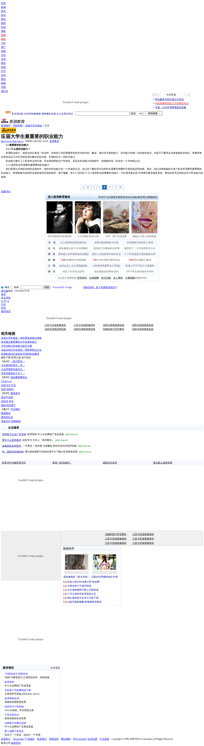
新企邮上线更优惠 (162, 462)
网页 (7, 287)
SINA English (79, 739)
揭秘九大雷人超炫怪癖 (144, 236)
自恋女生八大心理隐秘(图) (73, 265)
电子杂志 (26, 357)
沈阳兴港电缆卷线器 (113, 325)
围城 (3, 405)
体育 (3, 11)
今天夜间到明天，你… (13, 365)
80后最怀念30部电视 (75, 260)
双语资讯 (82, 278)
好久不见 (11, 385)
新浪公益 (16, 357)
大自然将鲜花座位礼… (13, 369)
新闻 (3, 7)
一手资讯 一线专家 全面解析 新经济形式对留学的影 (46, 445)
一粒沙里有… (18, 361)
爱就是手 (15, 393)
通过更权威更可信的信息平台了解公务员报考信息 (46, 451)
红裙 (3, 385)
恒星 (3, 389)
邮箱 (3, 83)
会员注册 (92, 739)
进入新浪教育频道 (59, 196)
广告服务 (30, 739)
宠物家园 (16, 421)
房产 (3, 47)
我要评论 (6, 191)
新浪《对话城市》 (62, 462)
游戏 (3, 51)
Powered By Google (62, 287)
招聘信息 (54, 739)
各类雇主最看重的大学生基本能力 (19, 342)
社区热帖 (132, 197)
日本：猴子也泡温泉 (116, 236)
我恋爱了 (11, 405)
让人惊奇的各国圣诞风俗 (73, 242)
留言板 (4, 291)
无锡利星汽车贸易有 (113, 329)
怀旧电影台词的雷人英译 (140, 242)
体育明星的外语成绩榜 (60, 236)
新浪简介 (6, 739)
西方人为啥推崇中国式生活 (106, 254)
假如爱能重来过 (19, 377)
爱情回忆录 (7, 417)
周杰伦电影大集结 (141, 260)
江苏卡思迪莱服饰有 (55, 325)
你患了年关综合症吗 (73, 271)
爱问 (3, 79)
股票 (3, 23)
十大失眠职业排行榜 (88, 236)
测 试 (51, 271)
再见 (11, 401)
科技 (3, 27)
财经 (3, 19)
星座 (3, 67)
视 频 (51, 260)
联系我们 (42, 739)
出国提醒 (94, 278)
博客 (3, 31)
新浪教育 (6, 125)
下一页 (118, 187)
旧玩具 (4, 401)
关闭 (3, 308)
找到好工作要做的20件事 (106, 248)
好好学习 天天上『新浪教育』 (35, 440)
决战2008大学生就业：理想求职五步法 (21, 350)
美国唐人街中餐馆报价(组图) (73, 254)
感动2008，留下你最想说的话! (100, 287)
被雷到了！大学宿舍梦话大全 (139, 248)
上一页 (85, 187)
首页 (3, 3)
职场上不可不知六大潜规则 (140, 265)
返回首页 (6, 311)
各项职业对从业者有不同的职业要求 (20, 354)
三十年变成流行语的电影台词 (139, 254)
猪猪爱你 (6, 413)
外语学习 (103, 197)
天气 (3, 71)
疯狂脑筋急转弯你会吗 (106, 271)
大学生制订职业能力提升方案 (16, 346)
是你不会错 (7, 397)
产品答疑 (104, 739)
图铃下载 (6, 357)
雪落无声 (6, 421)
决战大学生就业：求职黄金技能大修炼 (21, 338)
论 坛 (51, 248)
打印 (3, 304)
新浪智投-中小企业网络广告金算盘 (39, 434)
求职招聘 (18, 125)
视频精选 (152, 197)
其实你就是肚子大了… (13, 373)
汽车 (3, 43)
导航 (3, 87)
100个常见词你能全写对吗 (140, 271)
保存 (3, 294)
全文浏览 (6, 297)
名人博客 (118, 278)
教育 (3, 63)
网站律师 (66, 739)
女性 (3, 55)
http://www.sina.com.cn (12, 141)
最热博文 (142, 197)
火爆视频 (130, 278)
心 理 (51, 265)
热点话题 (106, 278)
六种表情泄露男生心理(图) (106, 265)
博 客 (51, 254)
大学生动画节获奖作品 (108, 260)
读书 (3, 59)
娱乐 (3, 15)
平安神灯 (15, 409)
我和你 (10, 389)
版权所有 (16, 743)
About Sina (18, 739)
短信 (3, 75)
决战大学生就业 (33, 125)
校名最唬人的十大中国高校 (73, 248)
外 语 (52, 242)
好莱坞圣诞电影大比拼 (106, 242)
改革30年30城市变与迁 (14, 462)
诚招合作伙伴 (110, 462)
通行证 (4, 91)
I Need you (6, 381)
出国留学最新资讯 (117, 197)
